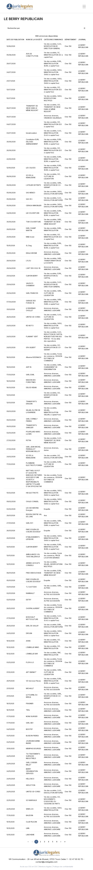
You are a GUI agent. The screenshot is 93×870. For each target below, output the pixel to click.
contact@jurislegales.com (46, 862)
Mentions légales (45, 867)
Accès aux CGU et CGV (28, 867)
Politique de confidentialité (63, 867)
